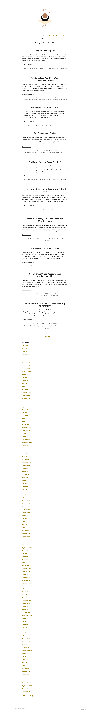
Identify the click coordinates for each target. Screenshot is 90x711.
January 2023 (26, 465)
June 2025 (25, 380)
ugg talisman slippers (62, 68)
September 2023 (27, 442)
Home (24, 35)
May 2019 (24, 595)
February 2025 (26, 392)
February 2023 (26, 463)
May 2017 (24, 662)
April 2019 (25, 598)
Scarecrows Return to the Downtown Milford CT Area (45, 190)
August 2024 (25, 410)
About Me (51, 35)
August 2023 (25, 445)
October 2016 (26, 683)
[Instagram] (41, 38)
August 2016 (25, 689)
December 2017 (26, 642)
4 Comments (46, 181)
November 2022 (26, 471)
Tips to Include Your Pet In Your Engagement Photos (45, 79)
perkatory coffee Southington (37, 326)
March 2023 (25, 460)
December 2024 (26, 398)
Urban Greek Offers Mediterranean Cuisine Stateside (45, 275)
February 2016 (26, 692)
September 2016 (27, 686)
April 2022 (25, 492)
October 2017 (26, 647)
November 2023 (26, 436)
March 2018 (25, 633)
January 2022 (26, 501)
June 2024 (25, 416)
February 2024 (26, 427)
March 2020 (25, 565)
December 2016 (26, 677)
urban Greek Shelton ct (45, 295)
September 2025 (27, 372)
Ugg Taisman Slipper (45, 50)
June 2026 (25, 345)
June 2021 (25, 521)
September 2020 (27, 548)
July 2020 (24, 554)
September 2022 (27, 477)
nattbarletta (26, 68)
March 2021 (25, 530)
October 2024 (26, 404)
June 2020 (25, 556)
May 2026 (24, 348)
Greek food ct (36, 295)
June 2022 (25, 486)
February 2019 (26, 601)
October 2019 (26, 580)
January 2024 (26, 430)
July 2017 (24, 656)
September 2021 (27, 512)
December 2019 (26, 574)
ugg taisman (53, 68)
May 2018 (24, 627)
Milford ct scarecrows (58, 209)
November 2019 (26, 577)
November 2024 (26, 401)
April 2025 (25, 386)
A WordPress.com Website (19, 708)
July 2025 (24, 377)
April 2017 (25, 665)
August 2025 (25, 374)
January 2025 (26, 395)
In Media (58, 35)
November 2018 (26, 609)
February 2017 (26, 671)
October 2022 (26, 474)
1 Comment (64, 99)
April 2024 (25, 421)
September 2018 (27, 615)
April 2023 (25, 457)
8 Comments (59, 125)
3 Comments (46, 240)
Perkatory (27, 325)
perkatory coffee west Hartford (51, 326)
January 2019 (26, 603)
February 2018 (26, 636)
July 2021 (24, 518)
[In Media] (49, 38)
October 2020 (26, 545)
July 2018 (24, 621)
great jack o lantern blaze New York (58, 238)
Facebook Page (27, 696)
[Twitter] (45, 38)
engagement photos (42, 152)
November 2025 (26, 366)
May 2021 (24, 524)
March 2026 (25, 354)
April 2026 (25, 351)
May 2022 (24, 489)
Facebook (38, 35)
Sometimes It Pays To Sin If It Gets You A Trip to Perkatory (45, 304)
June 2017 (25, 659)
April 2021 (25, 527)
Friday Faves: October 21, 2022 (45, 248)
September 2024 (27, 407)
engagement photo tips (29, 99)
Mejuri (64, 179)
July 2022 (24, 483)
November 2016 (26, 680)
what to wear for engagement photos (55, 152)
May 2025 (24, 383)
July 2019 (24, 589)
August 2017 (25, 653)
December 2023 (26, 433)
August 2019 (25, 586)
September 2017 (27, 650)
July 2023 (24, 448)
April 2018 (25, 630)
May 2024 (24, 419)
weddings (57, 99)
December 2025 (26, 363)
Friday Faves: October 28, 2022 (45, 107)
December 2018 (26, 606)
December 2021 (26, 504)
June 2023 (25, 451)
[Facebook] (43, 38)
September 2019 (27, 583)
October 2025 (26, 369)
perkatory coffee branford (45, 325)
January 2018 (26, 639)
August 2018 (25, 618)
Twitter (45, 35)
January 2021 (26, 536)
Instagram (31, 35)
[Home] (38, 38)
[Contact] (51, 38)
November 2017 (26, 645)
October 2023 (26, 439)
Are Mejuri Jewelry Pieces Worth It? (45, 162)
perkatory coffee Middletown (58, 325)
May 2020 (24, 559)
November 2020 (26, 542)
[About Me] (47, 38)
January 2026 (26, 360)
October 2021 (26, 510)
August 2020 (25, 551)
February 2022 (26, 498)
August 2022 (25, 480)
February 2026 (26, 357)
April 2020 (25, 562)
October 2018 (26, 612)
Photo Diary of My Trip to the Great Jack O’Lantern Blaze (45, 219)
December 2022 (26, 468)
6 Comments (46, 70)
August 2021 (25, 515)
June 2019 (25, 592)
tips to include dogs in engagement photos (45, 99)
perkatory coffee (34, 325)
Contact (65, 35)
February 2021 (26, 533)
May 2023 (24, 454)
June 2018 (25, 624)
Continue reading (27, 65)
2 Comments (59, 266)
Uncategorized (44, 68)
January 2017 (26, 674)
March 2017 (25, 668)
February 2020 (26, 568)
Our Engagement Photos (45, 133)
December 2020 (26, 539)
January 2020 (26, 571)
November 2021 (26, 507)
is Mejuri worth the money (57, 179)
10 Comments (45, 154)
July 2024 (24, 413)
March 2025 (25, 389)
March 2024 (25, 424)
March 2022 (25, 495)
